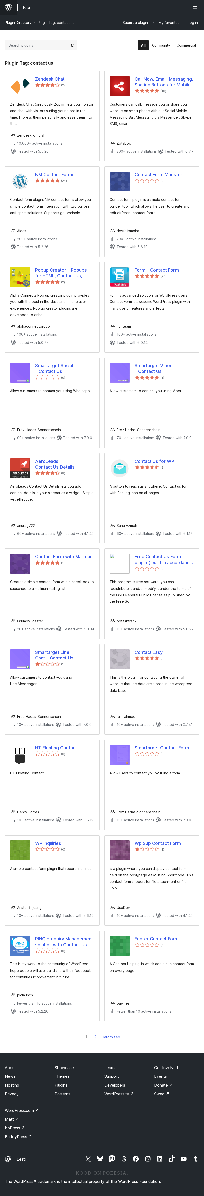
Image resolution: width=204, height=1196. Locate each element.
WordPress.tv (119, 1093)
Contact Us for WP (154, 461)
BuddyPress (18, 1136)
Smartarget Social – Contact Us (54, 368)
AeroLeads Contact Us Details (55, 464)
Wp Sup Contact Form (158, 843)
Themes (62, 1076)
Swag (161, 1093)
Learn (109, 1067)
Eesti (21, 1159)
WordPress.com (22, 1110)
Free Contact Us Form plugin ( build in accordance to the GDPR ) (163, 559)
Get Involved (166, 1067)
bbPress (15, 1127)
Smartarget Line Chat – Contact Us (54, 655)
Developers (114, 1085)
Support (111, 1076)
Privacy (12, 1093)
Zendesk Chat (50, 79)
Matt (12, 1119)
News (10, 1076)
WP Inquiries (48, 843)
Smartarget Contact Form (162, 747)
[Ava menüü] (196, 7)
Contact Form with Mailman (64, 556)
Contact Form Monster (158, 174)
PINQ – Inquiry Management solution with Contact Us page (64, 942)
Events (160, 1076)
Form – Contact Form (157, 270)
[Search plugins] (72, 45)
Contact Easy (149, 652)
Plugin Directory (18, 22)
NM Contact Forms (55, 174)
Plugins (61, 1085)
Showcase (64, 1067)
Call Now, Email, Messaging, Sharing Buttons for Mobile (164, 81)
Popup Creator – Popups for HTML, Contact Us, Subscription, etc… (61, 273)
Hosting (12, 1085)
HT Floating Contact (56, 747)
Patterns (62, 1093)
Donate (163, 1085)
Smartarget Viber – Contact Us (153, 368)
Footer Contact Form (157, 938)
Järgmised (111, 1037)
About (10, 1067)
